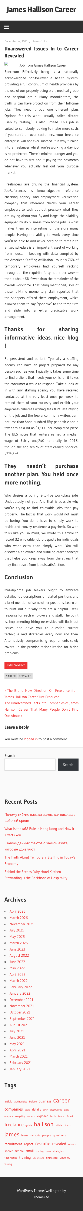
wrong (8, 1164)
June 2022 (17, 961)
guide (29, 1125)
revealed (25, 676)
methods (35, 1135)
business (45, 1101)
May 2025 (17, 936)
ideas (68, 1125)
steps (48, 1151)
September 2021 (22, 1018)
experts (31, 1116)
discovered (56, 1109)
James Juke (40, 41)
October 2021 (20, 1012)
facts (53, 1116)
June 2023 (17, 949)
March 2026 (19, 917)
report (28, 1144)
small (30, 1151)
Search (9, 755)
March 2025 (19, 943)
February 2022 (21, 987)
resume (42, 1143)
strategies (58, 1151)
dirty (45, 1109)
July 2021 (17, 1031)
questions (59, 1135)
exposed (42, 1116)
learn (24, 1135)
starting (40, 1151)
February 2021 (21, 1062)
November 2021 (22, 1006)
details (36, 1109)
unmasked (52, 1157)
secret (8, 1151)
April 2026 (18, 911)
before (33, 1101)
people (46, 1135)
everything (20, 1116)
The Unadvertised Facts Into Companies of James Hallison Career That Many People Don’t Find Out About (41, 709)
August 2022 (19, 955)
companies (13, 1109)
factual (61, 1116)
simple (19, 1151)
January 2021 (20, 1069)
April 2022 (17, 974)
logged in (31, 739)
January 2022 (20, 993)
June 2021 (17, 1037)
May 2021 (17, 1043)
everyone (8, 1116)
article (8, 1101)
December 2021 (21, 999)
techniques (10, 1157)
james (11, 1134)
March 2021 (19, 1056)
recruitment (13, 1144)
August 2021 (19, 1025)
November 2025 (22, 924)
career (11, 676)
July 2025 (17, 930)
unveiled (65, 1157)
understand (38, 1158)
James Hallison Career (41, 9)
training (25, 1157)
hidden (59, 1125)
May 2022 (17, 968)
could (27, 1109)
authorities (20, 1101)
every (66, 1109)
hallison (44, 1124)
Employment (16, 665)
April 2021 (17, 1050)
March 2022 (19, 980)
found (70, 1116)
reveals (72, 1144)
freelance (14, 1124)
